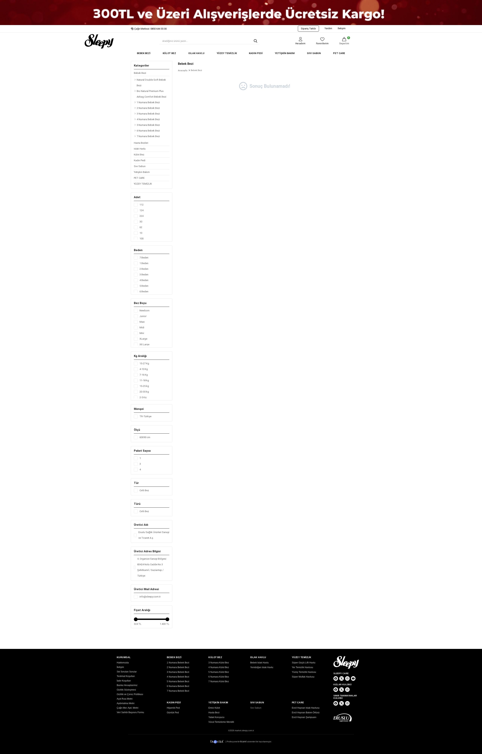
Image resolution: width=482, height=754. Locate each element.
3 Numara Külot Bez (218, 662)
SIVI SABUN (314, 53)
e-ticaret (242, 741)
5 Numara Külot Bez (218, 672)
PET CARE (339, 53)
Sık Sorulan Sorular (127, 671)
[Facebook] (335, 678)
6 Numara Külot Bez (218, 676)
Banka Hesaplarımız (127, 685)
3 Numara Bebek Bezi (148, 113)
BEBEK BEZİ (143, 53)
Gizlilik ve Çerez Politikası (130, 694)
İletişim (341, 28)
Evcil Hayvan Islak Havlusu (306, 708)
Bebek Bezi (140, 73)
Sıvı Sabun (140, 166)
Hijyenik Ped (173, 708)
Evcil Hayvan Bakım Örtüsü (306, 712)
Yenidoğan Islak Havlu (261, 667)
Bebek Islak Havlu (259, 662)
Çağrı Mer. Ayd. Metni (127, 708)
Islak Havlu (140, 148)
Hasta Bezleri (141, 142)
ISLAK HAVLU (196, 53)
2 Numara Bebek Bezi (148, 108)
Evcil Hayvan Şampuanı (304, 717)
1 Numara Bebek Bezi (148, 102)
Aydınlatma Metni (125, 703)
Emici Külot (214, 708)
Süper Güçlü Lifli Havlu (303, 662)
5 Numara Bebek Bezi (148, 125)
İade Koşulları (124, 680)
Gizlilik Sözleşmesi (126, 689)
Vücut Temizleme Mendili (221, 722)
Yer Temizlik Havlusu (302, 667)
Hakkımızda (123, 662)
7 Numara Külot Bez (218, 681)
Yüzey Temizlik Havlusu (304, 672)
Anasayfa (182, 70)
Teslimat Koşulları (126, 676)
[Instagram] (347, 678)
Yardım (328, 28)
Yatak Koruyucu (216, 717)
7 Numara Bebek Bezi (148, 136)
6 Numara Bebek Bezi (148, 130)
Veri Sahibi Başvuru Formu (130, 712)
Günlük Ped (173, 712)
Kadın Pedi (139, 160)
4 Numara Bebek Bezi (148, 119)
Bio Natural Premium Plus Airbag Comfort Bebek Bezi (151, 94)
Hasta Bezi (214, 712)
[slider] (136, 619)
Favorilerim (322, 43)
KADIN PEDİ (256, 53)
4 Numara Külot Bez (218, 667)
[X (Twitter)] (341, 678)
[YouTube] (353, 678)
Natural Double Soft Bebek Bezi (151, 82)
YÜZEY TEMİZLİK (227, 53)
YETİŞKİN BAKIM (285, 53)
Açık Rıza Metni (125, 698)
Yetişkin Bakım (142, 172)
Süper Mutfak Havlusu (303, 676)
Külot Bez (139, 154)
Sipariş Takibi (308, 28)
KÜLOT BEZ (169, 53)
